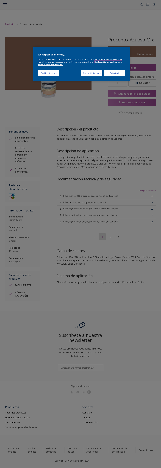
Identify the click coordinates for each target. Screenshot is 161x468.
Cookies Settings (49, 73)
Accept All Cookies (91, 73)
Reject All (114, 73)
